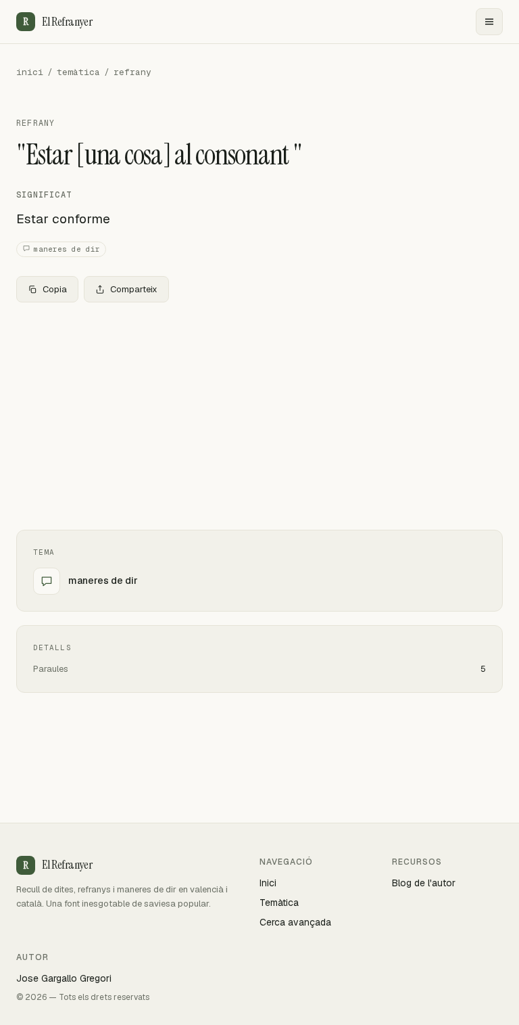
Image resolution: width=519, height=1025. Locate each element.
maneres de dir (67, 249)
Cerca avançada (295, 922)
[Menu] (489, 21)
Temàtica (279, 902)
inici (29, 72)
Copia (55, 289)
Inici (268, 883)
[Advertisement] (259, 413)
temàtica (78, 72)
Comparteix (133, 289)
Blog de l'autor (423, 883)
